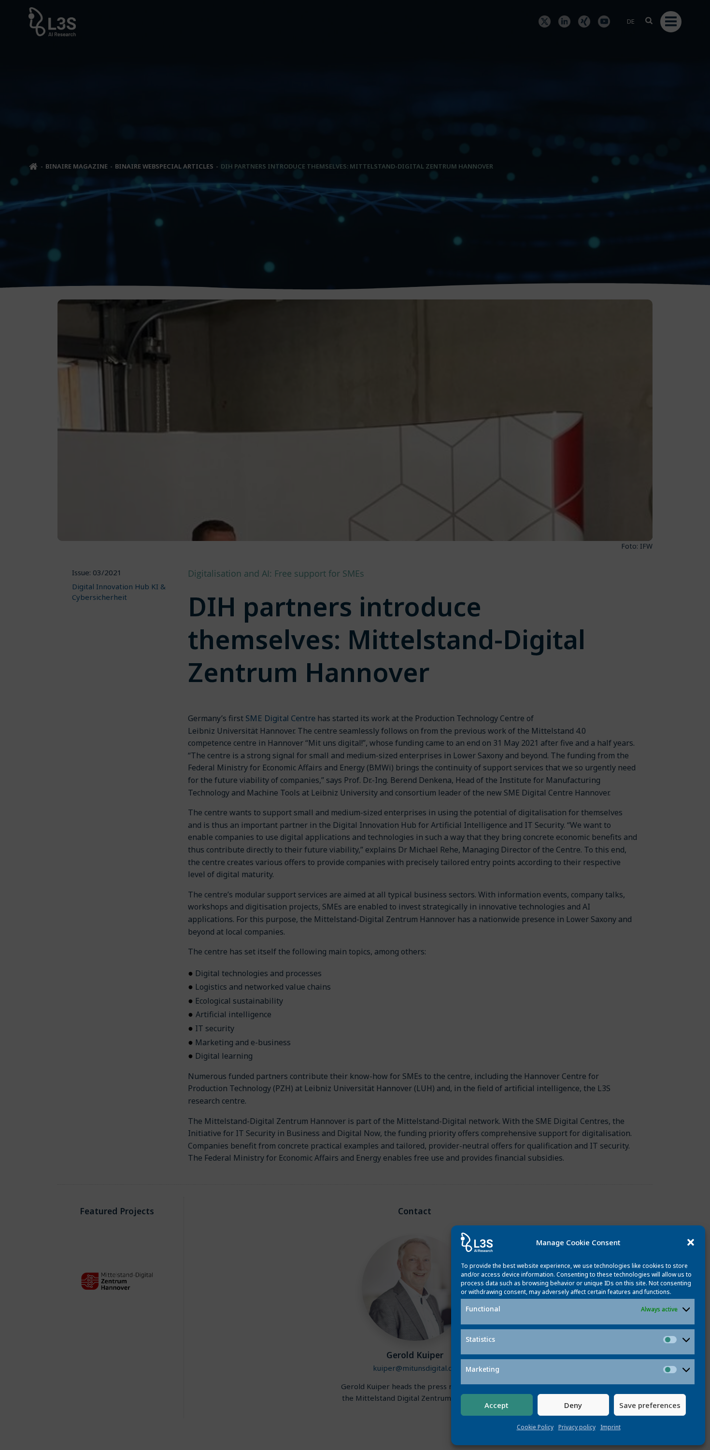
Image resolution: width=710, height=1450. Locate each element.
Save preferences (650, 1405)
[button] (691, 1242)
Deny (573, 1405)
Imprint (610, 1427)
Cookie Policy (535, 1427)
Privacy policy (577, 1427)
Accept (496, 1405)
